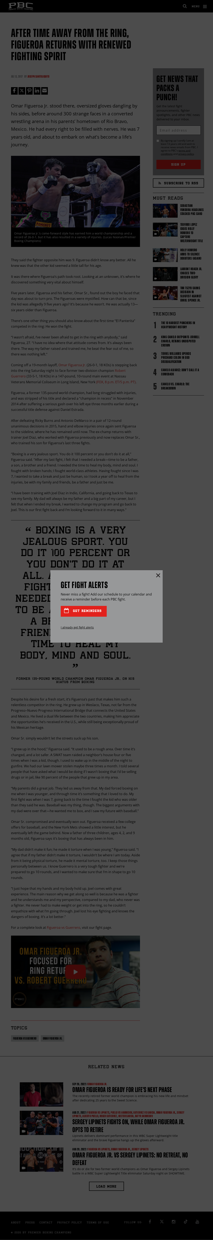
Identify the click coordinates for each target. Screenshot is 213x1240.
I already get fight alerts (77, 627)
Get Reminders (86, 611)
